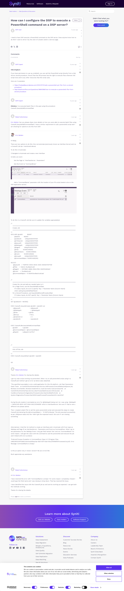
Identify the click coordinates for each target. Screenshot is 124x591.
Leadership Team (97, 546)
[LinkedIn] (17, 47)
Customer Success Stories (72, 540)
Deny (108, 579)
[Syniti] (18, 538)
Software (40, 4)
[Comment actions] (80, 72)
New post (101, 25)
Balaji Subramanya (21, 117)
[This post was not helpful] (81, 36)
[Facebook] (11, 47)
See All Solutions (42, 562)
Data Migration (41, 543)
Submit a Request (52, 4)
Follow (76, 20)
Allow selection (109, 573)
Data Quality (40, 550)
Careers (93, 543)
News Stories (67, 549)
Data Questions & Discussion (27, 11)
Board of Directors (97, 549)
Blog (64, 543)
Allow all (109, 567)
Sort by (78, 57)
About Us (94, 540)
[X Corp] (14, 47)
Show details (94, 587)
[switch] (52, 587)
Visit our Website (44, 519)
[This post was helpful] (81, 30)
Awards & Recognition (98, 555)
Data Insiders (13, 11)
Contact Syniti (96, 558)
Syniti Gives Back (97, 552)
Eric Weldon (15, 122)
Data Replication (41, 556)
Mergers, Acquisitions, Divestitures (43, 546)
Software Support (79, 519)
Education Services (70, 555)
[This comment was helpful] (80, 63)
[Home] (16, 3)
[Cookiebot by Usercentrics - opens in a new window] (12, 587)
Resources (30, 4)
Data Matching (41, 559)
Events (65, 552)
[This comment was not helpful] (80, 69)
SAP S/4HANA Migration (44, 553)
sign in (17, 496)
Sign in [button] (110, 4)
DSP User (18, 30)
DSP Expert (19, 64)
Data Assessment (42, 540)
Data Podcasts (68, 558)
